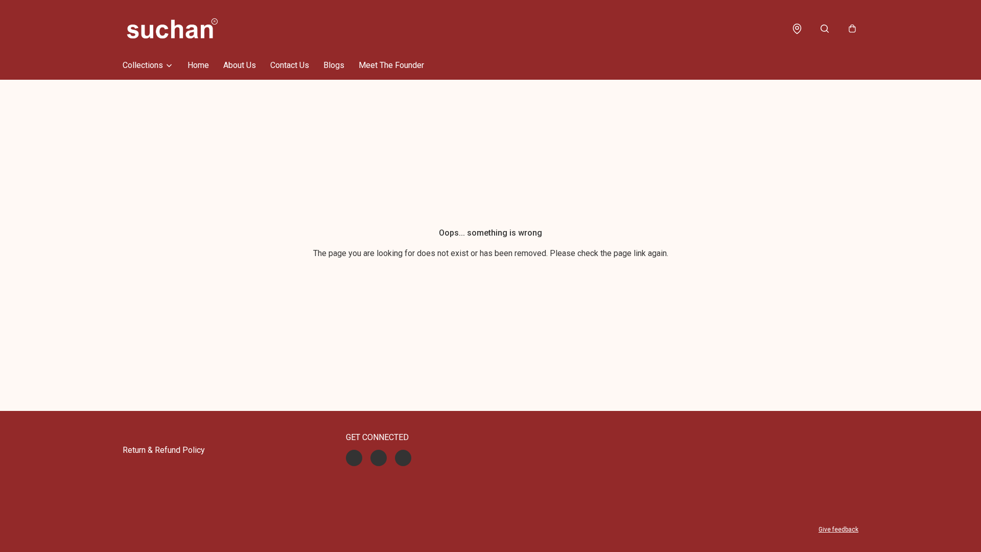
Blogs (333, 65)
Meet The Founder (391, 65)
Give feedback (838, 529)
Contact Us (289, 65)
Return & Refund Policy (164, 450)
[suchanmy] (172, 28)
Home (198, 65)
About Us (239, 65)
